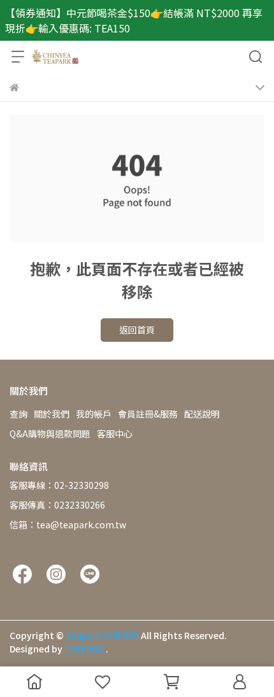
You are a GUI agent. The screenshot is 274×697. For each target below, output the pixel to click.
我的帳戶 (94, 413)
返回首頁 (137, 329)
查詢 (18, 413)
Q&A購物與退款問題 (50, 433)
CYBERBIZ (85, 648)
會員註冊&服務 (148, 413)
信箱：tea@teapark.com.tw (68, 524)
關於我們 (51, 413)
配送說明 (202, 413)
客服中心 (115, 433)
